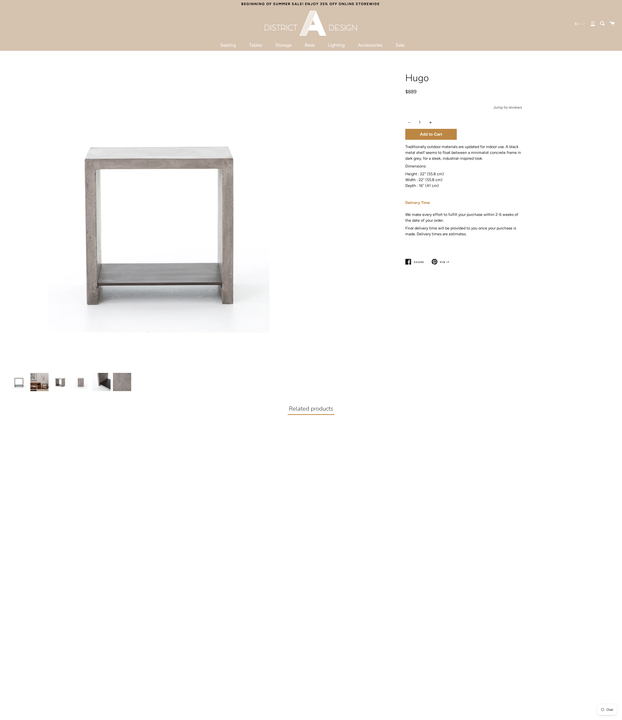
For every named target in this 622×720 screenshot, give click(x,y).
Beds (310, 45)
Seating (228, 45)
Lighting (336, 45)
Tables (255, 45)
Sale (400, 45)
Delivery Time (417, 202)
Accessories (370, 45)
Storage (283, 45)
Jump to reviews (507, 107)
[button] (580, 23)
